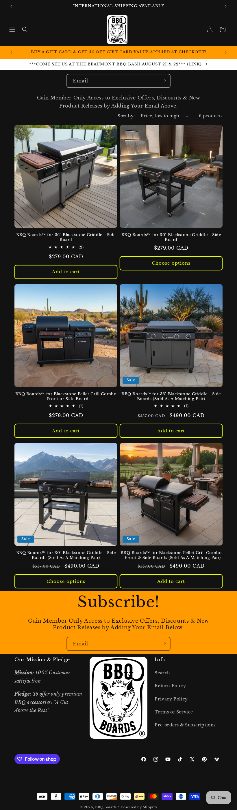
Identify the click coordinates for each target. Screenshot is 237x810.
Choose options (171, 263)
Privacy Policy (171, 699)
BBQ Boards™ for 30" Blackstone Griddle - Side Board (171, 237)
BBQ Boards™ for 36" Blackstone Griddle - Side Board (66, 237)
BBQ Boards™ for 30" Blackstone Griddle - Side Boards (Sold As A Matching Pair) (66, 555)
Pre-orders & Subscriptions (185, 725)
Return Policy (170, 685)
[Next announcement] (225, 6)
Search (162, 672)
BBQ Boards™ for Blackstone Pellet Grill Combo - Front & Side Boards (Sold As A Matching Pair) (171, 555)
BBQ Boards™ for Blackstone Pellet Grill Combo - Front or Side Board (66, 396)
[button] (12, 29)
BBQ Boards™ (107, 807)
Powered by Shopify (139, 807)
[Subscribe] (163, 81)
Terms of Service (174, 712)
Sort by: (126, 115)
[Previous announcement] (11, 6)
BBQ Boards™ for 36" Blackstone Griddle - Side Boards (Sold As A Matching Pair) (171, 396)
